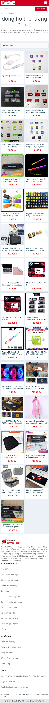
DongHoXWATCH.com (20, 701)
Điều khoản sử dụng (9, 580)
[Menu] (45, 2)
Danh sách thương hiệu (10, 596)
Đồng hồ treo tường (9, 658)
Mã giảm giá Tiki (8, 613)
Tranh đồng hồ (7, 663)
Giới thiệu (5, 569)
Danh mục (5, 591)
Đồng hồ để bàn (7, 652)
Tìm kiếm (41, 9)
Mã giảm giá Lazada (9, 618)
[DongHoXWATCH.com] (11, 3)
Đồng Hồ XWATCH (37, 701)
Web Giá (44, 694)
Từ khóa (12, 14)
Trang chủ (4, 14)
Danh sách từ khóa (9, 607)
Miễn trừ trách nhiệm (9, 585)
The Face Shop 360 (25, 694)
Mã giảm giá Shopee (9, 624)
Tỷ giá (15, 694)
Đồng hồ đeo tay (8, 642)
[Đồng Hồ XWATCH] (12, 542)
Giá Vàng (37, 694)
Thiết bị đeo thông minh (11, 647)
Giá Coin (3, 697)
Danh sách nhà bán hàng (11, 602)
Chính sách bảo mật (9, 574)
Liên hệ (4, 629)
